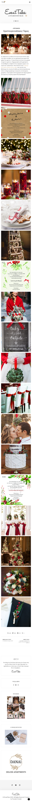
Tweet (14, 633)
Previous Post (8, 640)
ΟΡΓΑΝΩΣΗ (16, 28)
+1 (23, 633)
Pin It (19, 633)
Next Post (24, 641)
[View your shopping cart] (4, 2)
